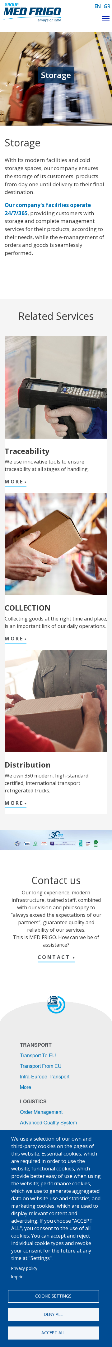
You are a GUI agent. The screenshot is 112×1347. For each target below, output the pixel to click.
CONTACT (55, 957)
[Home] (32, 12)
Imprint (18, 1277)
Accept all (53, 1332)
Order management (41, 1111)
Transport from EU (41, 1065)
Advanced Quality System (48, 1122)
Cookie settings (53, 1296)
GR (107, 6)
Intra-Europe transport (44, 1076)
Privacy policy (24, 1268)
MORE (14, 481)
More (25, 1087)
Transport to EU (38, 1055)
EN (98, 6)
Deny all (53, 1314)
